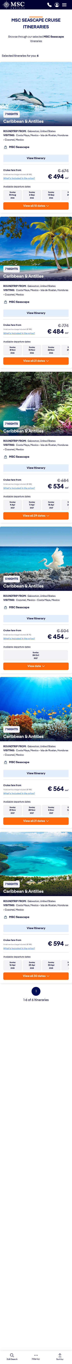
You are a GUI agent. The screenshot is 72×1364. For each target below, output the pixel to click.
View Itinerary (36, 158)
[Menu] (67, 4)
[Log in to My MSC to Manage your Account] (57, 5)
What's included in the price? (19, 178)
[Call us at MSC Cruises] (49, 5)
